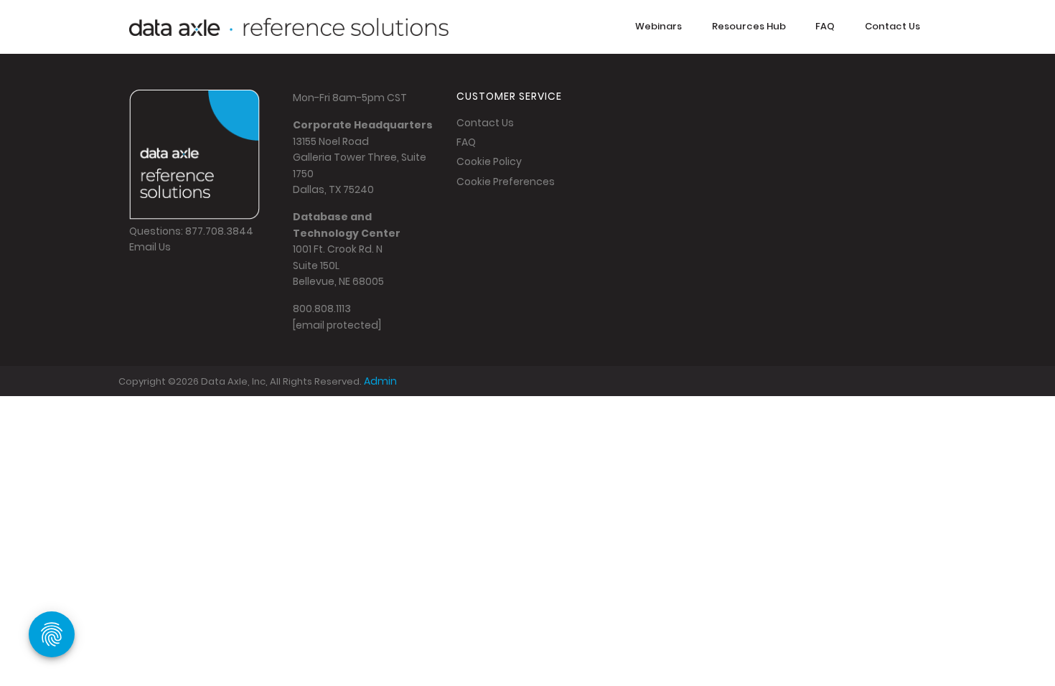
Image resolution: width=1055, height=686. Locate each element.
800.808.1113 (322, 308)
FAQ (825, 26)
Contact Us (892, 26)
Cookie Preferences (505, 181)
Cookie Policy (489, 161)
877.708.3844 (219, 231)
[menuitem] (658, 27)
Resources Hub (749, 26)
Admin (380, 381)
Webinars (658, 26)
